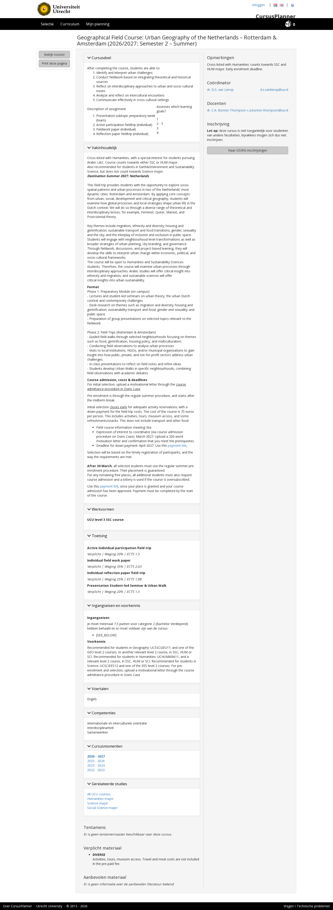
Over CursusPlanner (17, 906)
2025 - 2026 (96, 761)
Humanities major (100, 799)
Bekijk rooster (54, 54)
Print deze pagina (54, 63)
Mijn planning (98, 24)
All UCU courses (99, 794)
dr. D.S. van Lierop (220, 89)
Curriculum (69, 24)
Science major (97, 803)
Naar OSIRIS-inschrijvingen (247, 150)
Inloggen (258, 5)
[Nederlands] (275, 4)
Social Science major (102, 808)
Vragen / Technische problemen (307, 906)
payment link (177, 445)
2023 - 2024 (96, 765)
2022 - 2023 (96, 770)
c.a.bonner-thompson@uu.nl (267, 110)
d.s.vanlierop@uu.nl (274, 89)
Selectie (47, 24)
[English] (281, 4)
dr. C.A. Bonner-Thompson (226, 110)
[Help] (292, 4)
